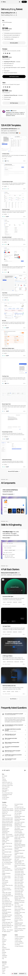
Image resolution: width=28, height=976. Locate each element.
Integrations (4, 955)
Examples (4, 952)
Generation (4, 939)
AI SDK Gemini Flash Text (7, 904)
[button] (24, 2)
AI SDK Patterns (5, 797)
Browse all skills (6, 537)
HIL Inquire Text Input (19, 807)
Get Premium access (14, 76)
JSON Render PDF (18, 893)
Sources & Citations (6, 868)
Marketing (4, 947)
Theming (4, 779)
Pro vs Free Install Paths (7, 793)
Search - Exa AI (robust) (7, 834)
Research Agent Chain (19, 835)
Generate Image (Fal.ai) (7, 824)
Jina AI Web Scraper (6, 894)
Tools (3, 943)
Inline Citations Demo (6, 903)
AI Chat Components (19, 943)
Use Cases (4, 957)
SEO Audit (17, 859)
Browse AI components (8, 494)
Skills (3, 965)
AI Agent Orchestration (19, 936)
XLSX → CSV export (19, 908)
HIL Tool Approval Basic (7, 862)
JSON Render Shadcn (19, 871)
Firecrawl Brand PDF (19, 896)
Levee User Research (19, 869)
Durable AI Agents (19, 938)
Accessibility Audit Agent (20, 857)
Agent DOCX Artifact (19, 879)
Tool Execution (5, 882)
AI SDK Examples (18, 941)
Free (3, 958)
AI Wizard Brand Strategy (20, 868)
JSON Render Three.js (19, 872)
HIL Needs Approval (6, 931)
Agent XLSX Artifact (19, 877)
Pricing (3, 954)
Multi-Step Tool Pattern (7, 915)
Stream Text (4, 813)
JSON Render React (19, 891)
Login (3, 971)
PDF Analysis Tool (6, 900)
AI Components (5, 967)
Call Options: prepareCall (20, 826)
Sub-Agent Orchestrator (19, 834)
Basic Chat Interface (6, 864)
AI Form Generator (18, 832)
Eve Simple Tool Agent (7, 854)
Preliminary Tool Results (20, 810)
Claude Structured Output (7, 819)
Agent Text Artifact (19, 883)
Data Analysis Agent (19, 856)
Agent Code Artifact (19, 885)
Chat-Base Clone (18, 831)
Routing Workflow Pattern (20, 928)
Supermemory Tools (19, 916)
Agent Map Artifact (19, 888)
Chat (3, 938)
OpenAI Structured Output (7, 818)
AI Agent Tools (18, 939)
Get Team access (14, 103)
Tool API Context (18, 811)
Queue (3, 871)
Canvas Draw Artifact (19, 890)
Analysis (4, 941)
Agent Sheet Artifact (19, 876)
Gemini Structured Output (7, 821)
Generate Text (5, 812)
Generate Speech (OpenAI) (7, 808)
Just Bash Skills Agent (19, 863)
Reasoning (4, 883)
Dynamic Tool (17, 814)
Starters (3, 968)
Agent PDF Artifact (19, 880)
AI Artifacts (17, 944)
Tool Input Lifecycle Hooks (20, 808)
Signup (3, 973)
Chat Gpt (4, 804)
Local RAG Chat (18, 918)
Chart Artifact (5, 880)
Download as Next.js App (7, 785)
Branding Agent (18, 843)
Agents (3, 936)
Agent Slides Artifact (19, 882)
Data (3, 946)
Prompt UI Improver (6, 888)
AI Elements (4, 799)
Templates (4, 963)
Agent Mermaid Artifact (20, 886)
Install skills (4, 788)
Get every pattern (14, 43)
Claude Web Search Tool (7, 922)
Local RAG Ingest (18, 915)
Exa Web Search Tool (6, 924)
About (3, 777)
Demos (3, 950)
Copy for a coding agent (7, 783)
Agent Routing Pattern (7, 859)
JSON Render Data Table (20, 874)
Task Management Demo (7, 870)
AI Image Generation (19, 946)
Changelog (4, 780)
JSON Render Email (6, 860)
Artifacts (4, 944)
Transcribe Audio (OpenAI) (7, 810)
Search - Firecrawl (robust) (7, 836)
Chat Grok (4, 807)
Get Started (4, 776)
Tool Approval (5, 867)
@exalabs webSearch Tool (7, 925)
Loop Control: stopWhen (20, 822)
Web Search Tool (5, 898)
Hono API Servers (5, 787)
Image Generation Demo (7, 901)
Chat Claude (4, 805)
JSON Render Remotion (19, 900)
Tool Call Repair (18, 813)
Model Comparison (6, 949)
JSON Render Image (19, 894)
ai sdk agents (6, 770)
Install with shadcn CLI (7, 782)
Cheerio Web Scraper (6, 892)
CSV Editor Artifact (6, 876)
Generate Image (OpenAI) (7, 822)
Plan (3, 865)
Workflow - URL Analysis (7, 930)
